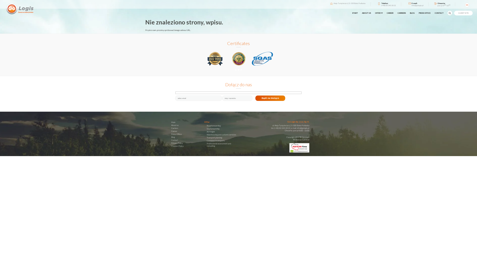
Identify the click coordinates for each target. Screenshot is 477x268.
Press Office (176, 134)
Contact (174, 140)
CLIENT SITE (463, 13)
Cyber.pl (305, 139)
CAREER (390, 13)
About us (175, 125)
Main (173, 122)
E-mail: (417, 4)
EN (467, 5)
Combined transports (216, 140)
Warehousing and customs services (221, 134)
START (355, 13)
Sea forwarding (213, 128)
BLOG (412, 13)
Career (174, 131)
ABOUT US (366, 13)
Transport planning (214, 137)
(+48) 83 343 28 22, (282, 128)
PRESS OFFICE (425, 13)
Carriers (174, 128)
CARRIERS (402, 13)
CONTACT (439, 13)
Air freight (211, 131)
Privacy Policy (177, 143)
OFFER (378, 13)
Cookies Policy (177, 146)
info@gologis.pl (303, 128)
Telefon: (388, 4)
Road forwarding (214, 125)
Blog (173, 137)
